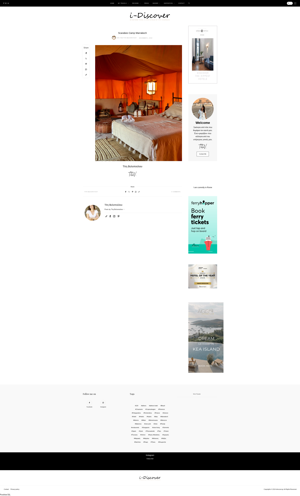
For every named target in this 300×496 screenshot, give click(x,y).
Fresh (146, 3)
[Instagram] (5, 3)
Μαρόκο (146, 438)
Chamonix (139, 409)
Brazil (163, 406)
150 (137, 406)
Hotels (142, 416)
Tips (159, 431)
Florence (162, 409)
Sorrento (166, 427)
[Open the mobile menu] (295, 3)
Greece (165, 413)
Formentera (148, 413)
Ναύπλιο (138, 442)
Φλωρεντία (162, 442)
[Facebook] (86, 53)
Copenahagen (151, 409)
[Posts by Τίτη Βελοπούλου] (114, 37)
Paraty (163, 424)
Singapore (146, 427)
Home (112, 3)
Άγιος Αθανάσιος (154, 435)
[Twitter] (86, 58)
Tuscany (134, 435)
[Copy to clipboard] (86, 74)
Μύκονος (156, 438)
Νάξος (164, 438)
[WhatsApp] (86, 69)
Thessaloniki (150, 431)
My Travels (122, 3)
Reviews (135, 3)
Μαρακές (137, 438)
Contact (181, 3)
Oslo (155, 424)
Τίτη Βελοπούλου (130, 38)
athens (144, 406)
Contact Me (202, 154)
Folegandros (137, 413)
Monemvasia (153, 420)
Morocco (164, 420)
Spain (134, 431)
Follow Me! (150, 459)
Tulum (167, 431)
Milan (144, 420)
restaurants (135, 427)
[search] (189, 3)
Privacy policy (15, 489)
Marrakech (164, 416)
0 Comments (175, 191)
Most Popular (197, 394)
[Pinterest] (86, 64)
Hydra (149, 416)
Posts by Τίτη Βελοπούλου (114, 209)
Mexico (136, 420)
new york (148, 424)
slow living (156, 427)
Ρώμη (146, 442)
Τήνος (153, 442)
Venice (143, 435)
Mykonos (138, 424)
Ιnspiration (168, 3)
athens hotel (154, 406)
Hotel (134, 416)
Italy (156, 416)
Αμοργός (166, 435)
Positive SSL (5, 494)
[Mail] (8, 3)
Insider (155, 3)
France (157, 413)
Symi (141, 431)
